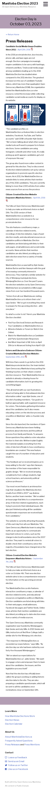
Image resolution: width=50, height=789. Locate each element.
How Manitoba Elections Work (20, 716)
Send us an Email (15, 761)
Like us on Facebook (17, 769)
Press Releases (12, 744)
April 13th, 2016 (24, 49)
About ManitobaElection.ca (18, 737)
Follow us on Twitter (17, 765)
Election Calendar (13, 724)
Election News (12, 720)
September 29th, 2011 (15, 357)
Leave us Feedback (17, 757)
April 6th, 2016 (39, 198)
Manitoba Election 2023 (20, 3)
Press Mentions (32, 744)
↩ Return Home (12, 34)
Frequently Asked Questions (19, 740)
